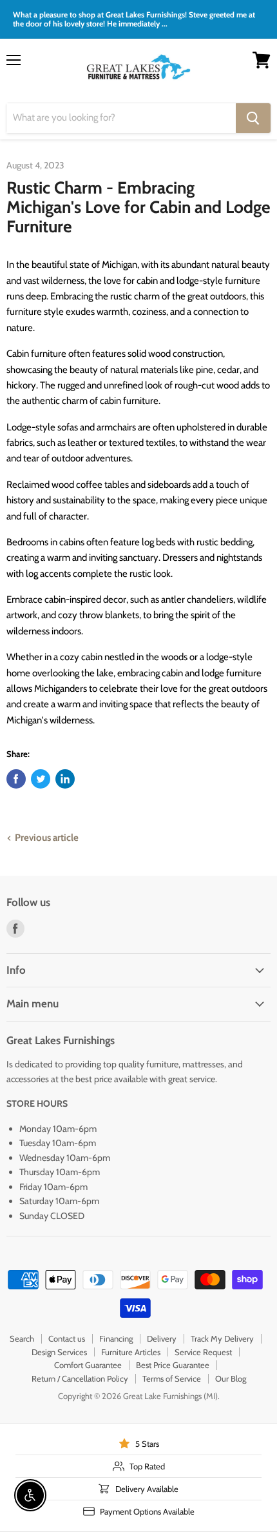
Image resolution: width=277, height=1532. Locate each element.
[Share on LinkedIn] (65, 779)
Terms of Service (171, 1378)
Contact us (66, 1338)
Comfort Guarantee (88, 1365)
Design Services (59, 1352)
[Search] (253, 118)
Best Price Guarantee (172, 1365)
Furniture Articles (130, 1352)
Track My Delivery (222, 1338)
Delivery (162, 1338)
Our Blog (230, 1378)
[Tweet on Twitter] (40, 779)
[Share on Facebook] (16, 779)
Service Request (203, 1352)
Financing (116, 1338)
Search (22, 1338)
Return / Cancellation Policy (80, 1378)
